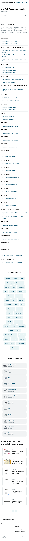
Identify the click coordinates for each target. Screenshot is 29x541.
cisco (6, 339)
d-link (14, 339)
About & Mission (19, 524)
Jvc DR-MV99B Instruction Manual (11, 225)
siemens (21, 287)
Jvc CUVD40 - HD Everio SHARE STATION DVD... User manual (13, 89)
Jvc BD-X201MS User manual (9, 82)
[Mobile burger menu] (26, 2)
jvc (14, 300)
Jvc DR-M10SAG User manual (10, 133)
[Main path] (14, 519)
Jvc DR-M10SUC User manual (10, 140)
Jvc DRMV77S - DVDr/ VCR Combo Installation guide (14, 213)
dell (22, 304)
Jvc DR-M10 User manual (8, 116)
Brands (8, 7)
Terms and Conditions (20, 531)
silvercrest (14, 348)
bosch (7, 287)
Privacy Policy (18, 529)
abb (18, 330)
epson (9, 313)
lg (22, 278)
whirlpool (8, 304)
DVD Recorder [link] (21, 7)
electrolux (21, 291)
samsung (9, 282)
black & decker (9, 343)
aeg (16, 304)
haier (11, 330)
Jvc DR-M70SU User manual (9, 147)
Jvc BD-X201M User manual (9, 67)
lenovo (21, 300)
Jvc (14, 7)
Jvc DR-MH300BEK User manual (10, 177)
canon (19, 308)
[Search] (25, 15)
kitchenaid (21, 343)
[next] (16, 511)
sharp (7, 300)
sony (15, 278)
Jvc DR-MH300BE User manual (10, 170)
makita (12, 291)
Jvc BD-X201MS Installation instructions (12, 79)
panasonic (19, 282)
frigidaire (10, 308)
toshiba (10, 295)
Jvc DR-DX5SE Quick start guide (10, 100)
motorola (21, 326)
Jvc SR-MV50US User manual (10, 253)
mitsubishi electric (10, 335)
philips (8, 278)
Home (2, 7)
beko (6, 326)
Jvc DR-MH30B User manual (9, 184)
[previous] (13, 511)
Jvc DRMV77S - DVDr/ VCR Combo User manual (12, 217)
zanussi (21, 335)
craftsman (18, 313)
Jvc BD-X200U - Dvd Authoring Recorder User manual (14, 51)
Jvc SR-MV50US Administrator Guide (12, 255)
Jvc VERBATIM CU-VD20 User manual (12, 262)
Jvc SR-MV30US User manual (10, 246)
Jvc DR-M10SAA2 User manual (10, 126)
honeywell (18, 322)
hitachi (9, 322)
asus (13, 326)
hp (5, 291)
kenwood (18, 317)
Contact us (17, 526)
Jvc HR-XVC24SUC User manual (10, 239)
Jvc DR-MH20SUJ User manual (10, 163)
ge (14, 287)
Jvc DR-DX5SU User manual (9, 107)
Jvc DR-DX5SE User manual (9, 97)
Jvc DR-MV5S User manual (9, 205)
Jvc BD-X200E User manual (9, 41)
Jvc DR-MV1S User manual (9, 198)
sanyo (22, 339)
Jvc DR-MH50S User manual (9, 191)
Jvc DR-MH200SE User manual (10, 154)
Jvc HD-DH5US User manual (9, 232)
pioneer (10, 317)
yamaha (19, 295)
